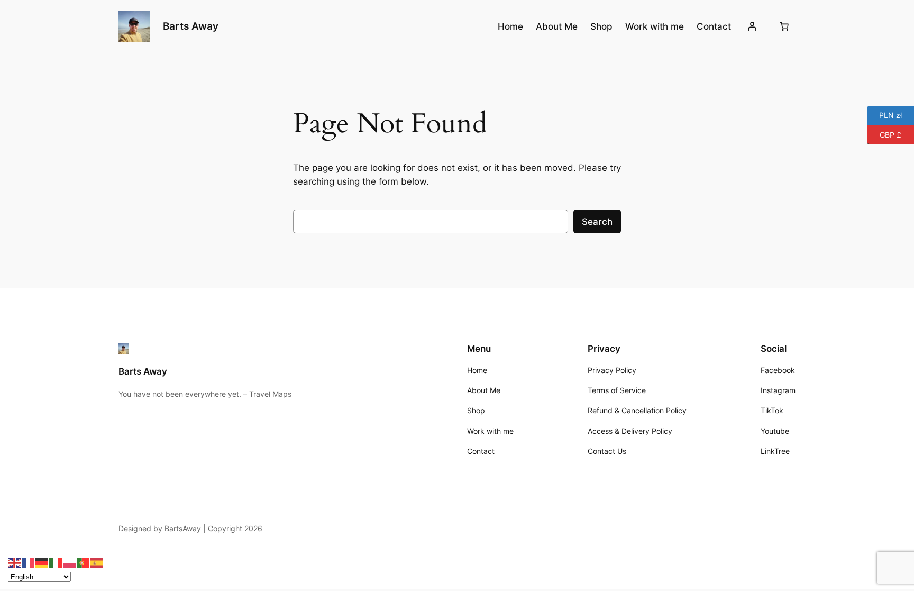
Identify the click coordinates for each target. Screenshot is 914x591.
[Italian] (56, 562)
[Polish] (70, 562)
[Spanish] (97, 562)
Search (597, 221)
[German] (42, 562)
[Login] (752, 26)
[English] (15, 562)
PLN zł (884, 115)
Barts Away (190, 26)
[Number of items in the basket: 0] (784, 26)
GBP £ (884, 134)
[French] (28, 562)
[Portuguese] (83, 562)
